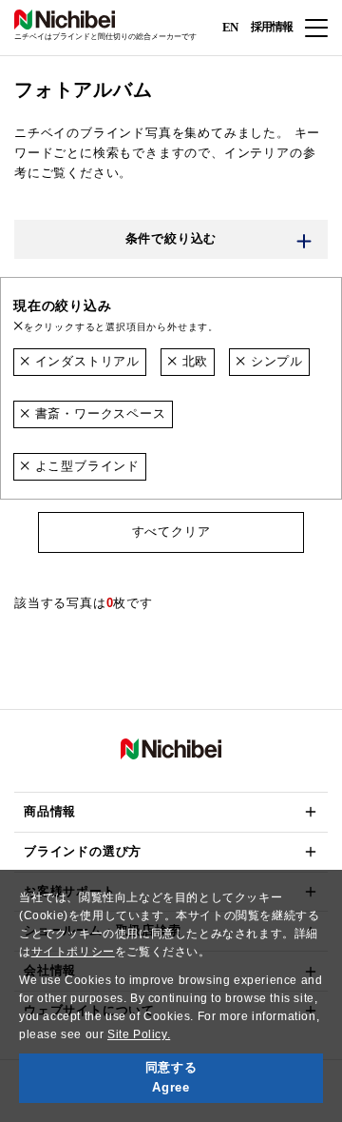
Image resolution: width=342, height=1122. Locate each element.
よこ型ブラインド (85, 466)
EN (230, 26)
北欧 (193, 361)
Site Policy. (138, 1034)
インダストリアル (85, 361)
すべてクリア (171, 531)
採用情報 (272, 26)
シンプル (274, 361)
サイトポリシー (73, 951)
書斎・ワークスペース (98, 413)
